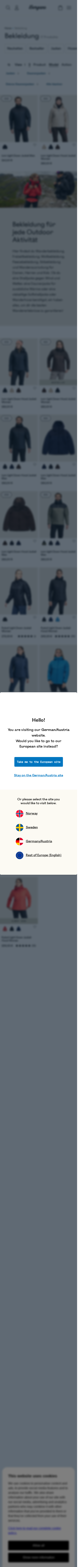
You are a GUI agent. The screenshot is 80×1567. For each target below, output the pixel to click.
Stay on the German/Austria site (38, 775)
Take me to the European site (38, 762)
